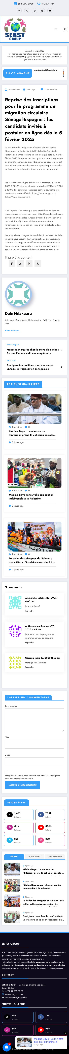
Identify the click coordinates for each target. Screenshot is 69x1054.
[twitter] (20, 263)
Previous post (13, 345)
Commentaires (11, 705)
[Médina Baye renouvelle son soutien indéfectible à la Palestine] (34, 472)
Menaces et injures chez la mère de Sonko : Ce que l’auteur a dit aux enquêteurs (33, 351)
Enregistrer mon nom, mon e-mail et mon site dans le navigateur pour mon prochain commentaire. (32, 777)
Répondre (29, 610)
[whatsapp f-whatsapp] (34, 10)
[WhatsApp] (37, 263)
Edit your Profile (51, 320)
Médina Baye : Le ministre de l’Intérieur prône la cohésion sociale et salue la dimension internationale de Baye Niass (31, 433)
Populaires (34, 856)
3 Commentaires (51, 89)
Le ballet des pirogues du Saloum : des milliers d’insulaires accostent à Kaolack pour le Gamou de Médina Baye (30, 560)
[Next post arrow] (61, 367)
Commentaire (55, 856)
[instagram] (42, 10)
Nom (7, 737)
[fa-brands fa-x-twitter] (26, 10)
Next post (11, 360)
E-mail (7, 754)
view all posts (12, 330)
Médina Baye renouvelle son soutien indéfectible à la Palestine (31, 496)
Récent (14, 856)
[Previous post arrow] (61, 350)
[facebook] (12, 263)
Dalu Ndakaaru (14, 89)
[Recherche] (65, 29)
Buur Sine (17, 427)
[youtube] (49, 10)
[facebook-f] (19, 10)
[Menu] (56, 29)
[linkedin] (29, 263)
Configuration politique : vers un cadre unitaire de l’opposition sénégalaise (30, 366)
